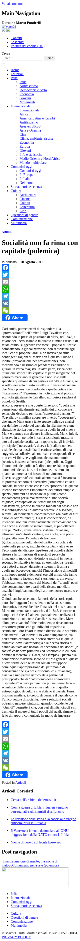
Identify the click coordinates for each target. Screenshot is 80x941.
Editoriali (17, 74)
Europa (25, 146)
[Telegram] (40, 296)
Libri (23, 211)
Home (15, 70)
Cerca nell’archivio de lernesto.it (33, 800)
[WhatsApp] (40, 289)
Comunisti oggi (21, 166)
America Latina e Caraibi (37, 118)
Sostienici (17, 42)
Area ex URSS (30, 126)
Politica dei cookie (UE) (27, 46)
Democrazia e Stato (33, 90)
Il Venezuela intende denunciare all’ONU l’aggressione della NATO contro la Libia (40, 833)
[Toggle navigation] (3, 63)
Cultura (16, 191)
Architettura (28, 195)
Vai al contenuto (13, 4)
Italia (14, 78)
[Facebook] (40, 267)
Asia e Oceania (30, 130)
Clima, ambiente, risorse (36, 138)
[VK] (40, 303)
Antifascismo (29, 86)
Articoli (7, 231)
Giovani (25, 98)
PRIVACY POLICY (16, 937)
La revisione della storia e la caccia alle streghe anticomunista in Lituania (43, 821)
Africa (24, 114)
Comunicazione (22, 219)
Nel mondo (27, 183)
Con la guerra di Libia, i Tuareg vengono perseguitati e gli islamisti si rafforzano (39, 809)
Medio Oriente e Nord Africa (40, 158)
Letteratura (27, 207)
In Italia (25, 179)
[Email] (40, 281)
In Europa (27, 175)
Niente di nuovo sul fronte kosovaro (36, 842)
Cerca (6, 53)
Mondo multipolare (33, 162)
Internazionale (20, 106)
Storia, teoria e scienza (26, 187)
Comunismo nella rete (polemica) (36, 865)
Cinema (25, 199)
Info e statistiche (31, 154)
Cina (23, 134)
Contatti (16, 38)
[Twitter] (40, 274)
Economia (27, 94)
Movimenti (27, 102)
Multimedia (19, 223)
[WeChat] (40, 310)
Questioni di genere (24, 215)
